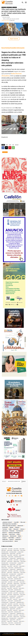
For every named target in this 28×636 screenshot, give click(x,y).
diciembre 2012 (17, 622)
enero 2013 (10, 622)
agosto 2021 (12, 575)
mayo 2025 (9, 555)
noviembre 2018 (4, 591)
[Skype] (21, 496)
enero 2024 (23, 561)
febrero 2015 (4, 611)
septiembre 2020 (20, 580)
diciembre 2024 (17, 556)
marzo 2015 (21, 610)
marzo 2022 (9, 572)
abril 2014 (3, 616)
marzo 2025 (21, 555)
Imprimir (5, 152)
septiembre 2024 (20, 558)
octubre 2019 (20, 585)
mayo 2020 (22, 581)
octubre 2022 (12, 569)
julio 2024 (10, 559)
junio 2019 (3, 588)
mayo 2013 (9, 621)
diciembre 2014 (17, 611)
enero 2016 (22, 605)
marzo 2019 (21, 588)
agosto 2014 (4, 615)
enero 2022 (22, 572)
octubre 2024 (12, 558)
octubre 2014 (12, 613)
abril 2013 (15, 621)
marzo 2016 (9, 605)
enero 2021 (10, 578)
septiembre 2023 (5, 564)
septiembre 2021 (4, 575)
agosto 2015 (12, 608)
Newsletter (9, 7)
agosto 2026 (4, 548)
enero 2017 (10, 600)
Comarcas (4, 7)
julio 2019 (18, 586)
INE (13, 144)
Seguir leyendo (14, 38)
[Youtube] (15, 496)
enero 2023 (10, 567)
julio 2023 (19, 564)
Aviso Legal (17, 633)
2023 (10, 144)
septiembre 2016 (20, 602)
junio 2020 (16, 581)
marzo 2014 (9, 616)
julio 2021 (18, 575)
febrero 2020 (16, 583)
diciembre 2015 (4, 607)
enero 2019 (10, 589)
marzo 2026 (9, 550)
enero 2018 (22, 594)
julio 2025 (19, 553)
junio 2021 (3, 577)
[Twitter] (9, 496)
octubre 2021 (20, 574)
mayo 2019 (9, 588)
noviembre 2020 (4, 580)
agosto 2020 (4, 581)
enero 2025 (10, 556)
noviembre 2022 (4, 569)
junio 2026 (16, 548)
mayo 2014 (21, 615)
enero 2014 (22, 616)
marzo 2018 (9, 594)
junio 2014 (16, 615)
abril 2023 (16, 566)
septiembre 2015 (4, 608)
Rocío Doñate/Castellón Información (12, 48)
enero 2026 (22, 550)
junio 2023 (3, 566)
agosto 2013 (12, 619)
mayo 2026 (21, 548)
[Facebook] (2, 147)
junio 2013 (3, 621)
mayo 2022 (21, 570)
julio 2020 (10, 581)
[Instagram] (12, 496)
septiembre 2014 (20, 613)
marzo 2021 (21, 577)
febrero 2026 (16, 550)
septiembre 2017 (4, 597)
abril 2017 (15, 599)
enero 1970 (12, 624)
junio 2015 (3, 610)
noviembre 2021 (12, 574)
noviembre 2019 (12, 585)
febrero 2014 (16, 616)
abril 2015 (15, 610)
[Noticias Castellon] (7, 2)
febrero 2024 (16, 561)
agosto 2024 (4, 559)
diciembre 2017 (4, 596)
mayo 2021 (9, 577)
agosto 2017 (12, 597)
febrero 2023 (4, 567)
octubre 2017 (20, 596)
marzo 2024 (9, 561)
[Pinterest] (9, 147)
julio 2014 (10, 615)
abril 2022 (3, 572)
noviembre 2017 (12, 596)
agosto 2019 (12, 586)
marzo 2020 (9, 583)
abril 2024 (3, 561)
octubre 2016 (12, 602)
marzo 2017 (21, 599)
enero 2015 (10, 611)
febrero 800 (18, 624)
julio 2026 (10, 548)
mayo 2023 (9, 566)
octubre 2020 (12, 580)
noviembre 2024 (4, 558)
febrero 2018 (16, 594)
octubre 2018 (12, 591)
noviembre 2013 (12, 618)
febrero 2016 (16, 605)
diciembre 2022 (18, 567)
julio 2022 (10, 570)
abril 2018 (3, 594)
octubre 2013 (20, 618)
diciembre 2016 (17, 600)
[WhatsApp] (13, 147)
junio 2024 (16, 559)
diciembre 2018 (17, 589)
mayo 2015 (9, 610)
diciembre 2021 (4, 574)
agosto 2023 (12, 564)
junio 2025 (3, 555)
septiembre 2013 (5, 619)
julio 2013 (19, 619)
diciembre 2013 (4, 618)
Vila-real (14, 7)
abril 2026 (3, 550)
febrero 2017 (4, 600)
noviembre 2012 (4, 624)
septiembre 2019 (4, 586)
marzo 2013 (21, 621)
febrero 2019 (4, 589)
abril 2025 (15, 555)
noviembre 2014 (4, 613)
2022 (7, 144)
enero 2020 (23, 583)
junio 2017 (3, 599)
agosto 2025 (12, 553)
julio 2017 (18, 597)
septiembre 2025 (5, 553)
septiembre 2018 (20, 591)
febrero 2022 (16, 572)
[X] (6, 147)
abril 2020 (3, 583)
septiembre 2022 (20, 569)
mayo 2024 (22, 559)
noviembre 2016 (4, 602)
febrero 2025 (4, 556)
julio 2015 (18, 608)
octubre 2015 (20, 607)
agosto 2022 (4, 570)
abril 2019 (15, 588)
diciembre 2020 (17, 578)
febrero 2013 (4, 622)
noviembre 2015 (12, 607)
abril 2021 (15, 577)
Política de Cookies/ (12, 634)
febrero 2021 (4, 578)
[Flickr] (18, 496)
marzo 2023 (21, 566)
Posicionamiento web (21, 634)
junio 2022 (16, 570)
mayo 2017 (9, 599)
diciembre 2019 (4, 585)
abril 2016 (3, 605)
